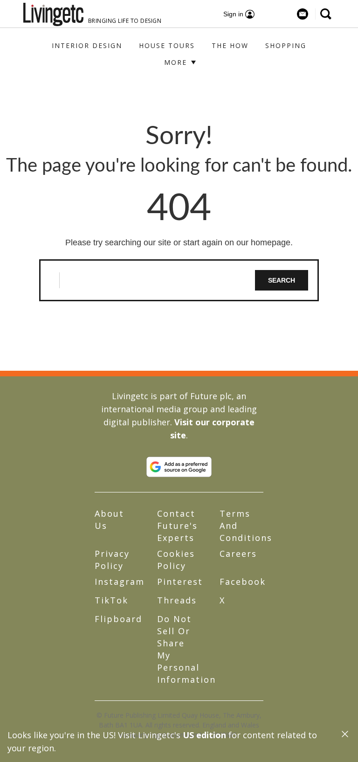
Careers (238, 553)
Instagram (120, 581)
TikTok (111, 600)
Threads (177, 600)
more (177, 62)
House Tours (167, 45)
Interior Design (87, 45)
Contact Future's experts (177, 525)
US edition (204, 735)
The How (230, 45)
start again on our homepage (236, 242)
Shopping (285, 45)
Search (281, 280)
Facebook (243, 581)
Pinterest (180, 581)
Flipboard (118, 618)
